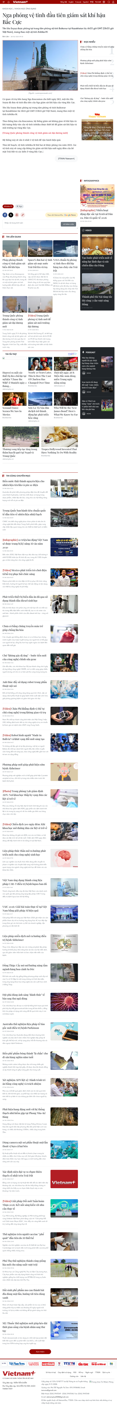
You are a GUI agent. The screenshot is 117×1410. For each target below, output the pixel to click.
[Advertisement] (40, 180)
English (71, 2)
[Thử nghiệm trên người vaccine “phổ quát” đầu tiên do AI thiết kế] (64, 1241)
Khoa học (8, 8)
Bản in (16, 215)
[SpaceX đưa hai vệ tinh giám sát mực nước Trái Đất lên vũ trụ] (40, 248)
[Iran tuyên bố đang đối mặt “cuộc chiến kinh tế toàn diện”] (107, 386)
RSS (74, 1372)
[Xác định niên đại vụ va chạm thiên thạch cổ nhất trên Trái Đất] (64, 1179)
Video (88, 230)
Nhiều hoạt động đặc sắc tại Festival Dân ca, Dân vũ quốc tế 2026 (96, 213)
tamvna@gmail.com (49, 1390)
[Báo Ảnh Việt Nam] (36, 1364)
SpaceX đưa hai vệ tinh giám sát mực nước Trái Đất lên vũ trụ (40, 263)
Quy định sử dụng (64, 1372)
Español (85, 2)
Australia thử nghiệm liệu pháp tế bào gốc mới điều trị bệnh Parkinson (24, 1025)
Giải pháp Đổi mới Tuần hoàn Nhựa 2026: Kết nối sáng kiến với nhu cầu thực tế (23, 1204)
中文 (92, 2)
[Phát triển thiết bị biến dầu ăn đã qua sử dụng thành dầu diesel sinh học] (64, 604)
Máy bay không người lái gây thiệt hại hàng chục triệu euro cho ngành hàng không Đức (90, 363)
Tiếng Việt (63, 2)
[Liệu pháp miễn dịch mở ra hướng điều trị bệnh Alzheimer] (64, 943)
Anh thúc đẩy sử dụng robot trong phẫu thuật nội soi (25, 683)
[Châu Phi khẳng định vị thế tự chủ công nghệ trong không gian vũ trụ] (64, 716)
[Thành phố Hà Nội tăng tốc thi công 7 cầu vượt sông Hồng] (97, 283)
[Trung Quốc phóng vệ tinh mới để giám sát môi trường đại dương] (40, 304)
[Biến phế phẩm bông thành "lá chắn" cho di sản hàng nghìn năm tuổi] (64, 1060)
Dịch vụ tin (106, 1372)
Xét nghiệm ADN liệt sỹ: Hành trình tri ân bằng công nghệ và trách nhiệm (24, 1081)
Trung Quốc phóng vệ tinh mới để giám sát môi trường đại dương (39, 321)
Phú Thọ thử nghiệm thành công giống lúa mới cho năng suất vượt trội (24, 1262)
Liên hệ (83, 1376)
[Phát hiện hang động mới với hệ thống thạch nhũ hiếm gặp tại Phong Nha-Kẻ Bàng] (64, 1116)
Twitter (10, 215)
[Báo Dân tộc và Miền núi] (87, 1364)
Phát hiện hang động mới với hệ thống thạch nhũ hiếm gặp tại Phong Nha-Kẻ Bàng (24, 1113)
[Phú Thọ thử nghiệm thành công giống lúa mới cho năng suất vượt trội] (64, 1268)
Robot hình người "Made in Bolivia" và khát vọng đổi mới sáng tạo (23, 737)
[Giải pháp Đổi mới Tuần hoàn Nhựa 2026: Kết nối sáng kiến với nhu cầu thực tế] (64, 1208)
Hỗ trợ (81, 1372)
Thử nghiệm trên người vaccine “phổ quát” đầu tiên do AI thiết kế (23, 1236)
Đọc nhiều (89, 41)
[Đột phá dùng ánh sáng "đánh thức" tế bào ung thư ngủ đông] (64, 1002)
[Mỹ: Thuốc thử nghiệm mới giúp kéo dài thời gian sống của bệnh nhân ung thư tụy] (64, 1330)
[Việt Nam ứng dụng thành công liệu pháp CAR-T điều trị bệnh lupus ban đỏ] (64, 887)
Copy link (22, 215)
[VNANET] (57, 1364)
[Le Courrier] (21, 1364)
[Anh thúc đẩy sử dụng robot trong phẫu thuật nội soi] (64, 689)
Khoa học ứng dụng (25, 8)
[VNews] (47, 1364)
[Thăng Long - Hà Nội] (104, 2)
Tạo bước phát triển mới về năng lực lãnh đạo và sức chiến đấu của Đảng (97, 261)
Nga (20, 206)
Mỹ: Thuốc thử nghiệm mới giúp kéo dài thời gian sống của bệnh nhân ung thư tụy (25, 1326)
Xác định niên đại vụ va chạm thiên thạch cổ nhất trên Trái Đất (22, 1173)
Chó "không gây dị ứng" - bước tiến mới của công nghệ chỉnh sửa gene (24, 657)
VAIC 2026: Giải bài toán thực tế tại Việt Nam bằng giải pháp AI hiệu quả (25, 908)
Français (78, 2)
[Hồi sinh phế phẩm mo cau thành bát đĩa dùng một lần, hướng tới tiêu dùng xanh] (64, 1297)
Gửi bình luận (68, 224)
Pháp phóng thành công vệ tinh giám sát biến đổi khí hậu (14, 263)
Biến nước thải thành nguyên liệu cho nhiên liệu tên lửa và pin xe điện (23, 483)
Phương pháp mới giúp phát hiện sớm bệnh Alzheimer (24, 766)
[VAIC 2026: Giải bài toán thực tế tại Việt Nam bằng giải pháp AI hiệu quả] (64, 914)
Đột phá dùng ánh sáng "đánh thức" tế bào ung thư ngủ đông (24, 996)
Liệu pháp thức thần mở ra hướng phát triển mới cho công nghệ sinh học (24, 852)
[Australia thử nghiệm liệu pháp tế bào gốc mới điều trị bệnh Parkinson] (64, 1031)
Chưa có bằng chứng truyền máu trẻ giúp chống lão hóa (23, 628)
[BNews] (99, 1364)
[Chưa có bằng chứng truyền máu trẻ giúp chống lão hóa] (64, 633)
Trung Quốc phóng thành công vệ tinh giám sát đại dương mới (13, 321)
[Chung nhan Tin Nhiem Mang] (101, 1381)
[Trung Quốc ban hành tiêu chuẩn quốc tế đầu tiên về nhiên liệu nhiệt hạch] (64, 518)
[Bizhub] (109, 1364)
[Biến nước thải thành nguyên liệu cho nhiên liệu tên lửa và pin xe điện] (64, 488)
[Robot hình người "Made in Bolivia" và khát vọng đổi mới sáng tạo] (64, 742)
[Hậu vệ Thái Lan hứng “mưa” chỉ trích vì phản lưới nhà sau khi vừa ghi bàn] (107, 405)
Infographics (91, 180)
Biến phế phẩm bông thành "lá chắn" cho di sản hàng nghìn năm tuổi (25, 1055)
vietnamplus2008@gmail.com (57, 1397)
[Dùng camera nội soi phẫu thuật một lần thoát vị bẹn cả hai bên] (64, 1150)
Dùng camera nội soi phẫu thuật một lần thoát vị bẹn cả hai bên (25, 1144)
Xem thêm (40, 1351)
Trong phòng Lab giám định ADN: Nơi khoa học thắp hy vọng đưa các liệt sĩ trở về (25, 794)
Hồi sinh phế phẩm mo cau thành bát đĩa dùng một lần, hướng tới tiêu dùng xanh (24, 1293)
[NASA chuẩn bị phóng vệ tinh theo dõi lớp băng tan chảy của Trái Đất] (65, 248)
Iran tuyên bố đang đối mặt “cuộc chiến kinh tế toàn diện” (90, 385)
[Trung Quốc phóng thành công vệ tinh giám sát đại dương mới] (35, 133)
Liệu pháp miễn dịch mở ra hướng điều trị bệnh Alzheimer (24, 937)
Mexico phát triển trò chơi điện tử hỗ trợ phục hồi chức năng (25, 572)
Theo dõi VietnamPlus (55, 215)
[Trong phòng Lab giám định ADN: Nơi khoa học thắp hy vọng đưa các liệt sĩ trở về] (64, 798)
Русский (98, 2)
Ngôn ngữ (89, 1372)
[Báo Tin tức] (71, 1364)
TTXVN (97, 1372)
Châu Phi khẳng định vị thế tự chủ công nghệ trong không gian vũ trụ (24, 710)
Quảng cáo (74, 1376)
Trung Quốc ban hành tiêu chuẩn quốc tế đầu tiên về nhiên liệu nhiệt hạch (24, 512)
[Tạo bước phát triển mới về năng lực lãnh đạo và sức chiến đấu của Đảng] (97, 244)
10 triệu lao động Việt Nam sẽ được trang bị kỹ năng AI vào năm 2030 (25, 543)
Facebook (5, 215)
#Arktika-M (8, 206)
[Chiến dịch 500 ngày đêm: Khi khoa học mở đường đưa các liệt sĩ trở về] (64, 831)
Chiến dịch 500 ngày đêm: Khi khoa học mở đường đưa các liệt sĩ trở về (25, 826)
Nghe (89, 373)
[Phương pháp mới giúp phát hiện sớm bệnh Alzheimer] (64, 772)
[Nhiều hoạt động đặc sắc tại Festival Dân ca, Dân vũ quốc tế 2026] (97, 195)
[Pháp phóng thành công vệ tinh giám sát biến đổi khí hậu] (15, 248)
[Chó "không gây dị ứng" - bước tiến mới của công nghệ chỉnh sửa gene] (64, 663)
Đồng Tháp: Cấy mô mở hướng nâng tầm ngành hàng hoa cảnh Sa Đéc (25, 967)
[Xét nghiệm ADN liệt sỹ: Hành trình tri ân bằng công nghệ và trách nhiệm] (64, 1087)
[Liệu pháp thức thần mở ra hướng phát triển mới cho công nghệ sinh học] (64, 858)
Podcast (90, 352)
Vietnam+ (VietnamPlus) (20, 2)
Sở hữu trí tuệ (51, 1372)
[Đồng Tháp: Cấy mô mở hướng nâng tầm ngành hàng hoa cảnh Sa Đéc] (64, 972)
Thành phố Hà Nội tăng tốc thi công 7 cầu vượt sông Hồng (97, 300)
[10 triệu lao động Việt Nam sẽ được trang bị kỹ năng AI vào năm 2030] (64, 547)
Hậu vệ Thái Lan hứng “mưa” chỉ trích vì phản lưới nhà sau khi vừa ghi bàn (91, 405)
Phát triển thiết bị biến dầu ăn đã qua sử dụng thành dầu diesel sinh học (25, 598)
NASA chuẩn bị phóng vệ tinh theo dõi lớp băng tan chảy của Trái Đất (65, 265)
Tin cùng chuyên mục (18, 475)
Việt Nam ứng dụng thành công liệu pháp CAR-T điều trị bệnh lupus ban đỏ (25, 882)
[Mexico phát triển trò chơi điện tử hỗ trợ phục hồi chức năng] (64, 577)
